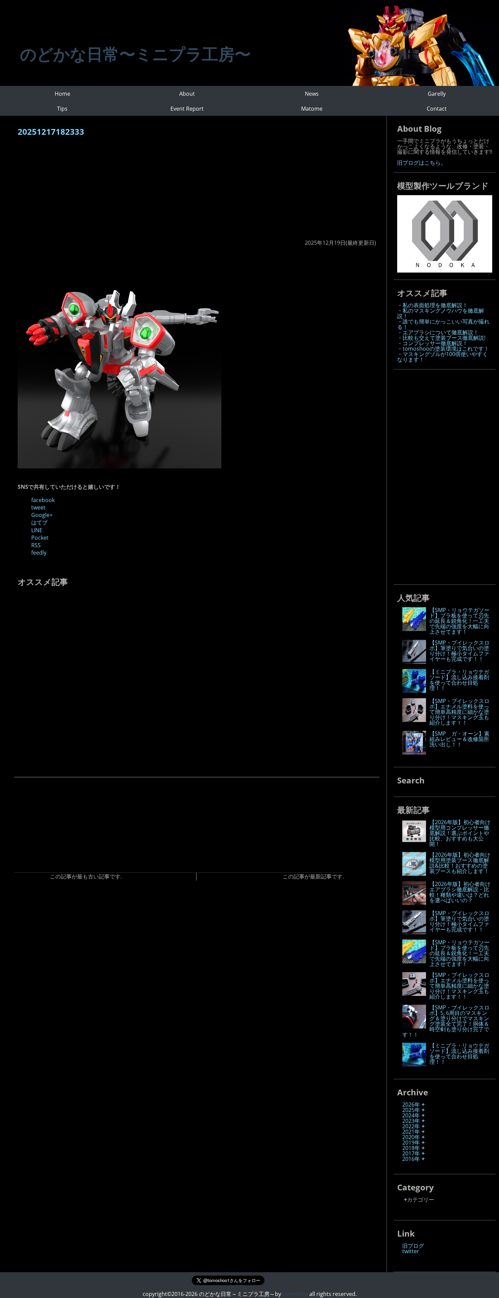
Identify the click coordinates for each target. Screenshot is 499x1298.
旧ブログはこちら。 (421, 162)
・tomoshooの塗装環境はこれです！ (443, 348)
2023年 (411, 1121)
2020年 (411, 1137)
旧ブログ (413, 1245)
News (312, 93)
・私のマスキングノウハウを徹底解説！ (440, 313)
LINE (36, 530)
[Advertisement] (197, 191)
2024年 (411, 1115)
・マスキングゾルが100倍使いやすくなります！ (442, 356)
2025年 (411, 1110)
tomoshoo (294, 1294)
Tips (62, 108)
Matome (311, 108)
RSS (36, 545)
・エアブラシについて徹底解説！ (438, 332)
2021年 (411, 1131)
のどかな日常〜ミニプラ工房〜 (135, 54)
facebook (43, 500)
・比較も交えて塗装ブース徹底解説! (441, 337)
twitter (410, 1251)
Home (62, 93)
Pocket (40, 537)
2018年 (411, 1148)
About (187, 93)
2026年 (411, 1104)
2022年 (411, 1126)
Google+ (42, 515)
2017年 (411, 1153)
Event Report (187, 108)
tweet (38, 507)
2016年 (411, 1159)
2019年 (411, 1142)
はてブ (39, 522)
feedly (39, 552)
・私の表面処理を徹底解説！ (432, 305)
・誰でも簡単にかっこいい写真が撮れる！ (443, 324)
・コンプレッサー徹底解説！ (432, 343)
